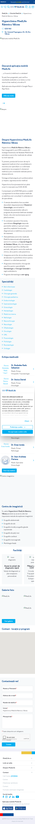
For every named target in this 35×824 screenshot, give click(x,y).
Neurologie (8, 324)
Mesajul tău (7, 716)
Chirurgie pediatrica (11, 297)
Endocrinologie (9, 300)
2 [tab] (4, 103)
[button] (17, 653)
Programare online (33, 7)
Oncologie (7, 331)
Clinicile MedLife (15, 13)
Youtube (17, 797)
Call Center (10, 776)
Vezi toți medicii (9, 471)
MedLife (4, 13)
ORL (5, 335)
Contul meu (30, 7)
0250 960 (7, 29)
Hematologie (8, 311)
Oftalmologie (8, 328)
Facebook (3, 797)
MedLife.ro (7, 758)
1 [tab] (2, 103)
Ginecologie (8, 307)
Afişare (27, 421)
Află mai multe (8, 96)
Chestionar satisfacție (10, 783)
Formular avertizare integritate (13, 790)
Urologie (7, 348)
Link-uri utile (7, 763)
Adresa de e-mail (9, 695)
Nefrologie (7, 318)
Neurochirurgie (9, 321)
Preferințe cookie (16, 427)
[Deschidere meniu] (2, 6)
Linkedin (13, 797)
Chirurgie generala (10, 294)
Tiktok (10, 797)
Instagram (6, 797)
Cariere (5, 779)
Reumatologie (9, 345)
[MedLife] (17, 7)
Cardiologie (8, 290)
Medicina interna (10, 314)
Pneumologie (8, 338)
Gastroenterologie (10, 304)
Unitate (5, 708)
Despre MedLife (9, 768)
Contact (6, 772)
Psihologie (7, 341)
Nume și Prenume (9, 688)
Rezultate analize (26, 7)
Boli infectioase (9, 287)
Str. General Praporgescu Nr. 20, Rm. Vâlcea (18, 33)
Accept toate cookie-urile (17, 432)
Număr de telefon (9, 702)
